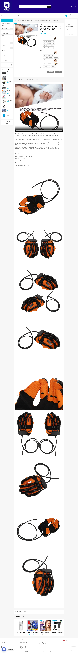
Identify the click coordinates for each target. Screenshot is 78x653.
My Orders (3, 643)
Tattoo (3, 25)
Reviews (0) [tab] (36, 79)
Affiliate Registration (70, 34)
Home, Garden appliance (7, 30)
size (40, 67)
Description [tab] (17, 79)
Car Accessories (5, 40)
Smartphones (4, 28)
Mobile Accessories (6, 57)
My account (3, 641)
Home (15, 20)
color (41, 50)
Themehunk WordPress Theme (47, 651)
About (67, 23)
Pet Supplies (4, 60)
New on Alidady (5, 33)
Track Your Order (4, 644)
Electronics (4, 48)
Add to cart (51, 71)
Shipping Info (68, 27)
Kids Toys (4, 52)
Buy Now (58, 71)
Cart (2, 646)
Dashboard (3, 642)
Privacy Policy (68, 29)
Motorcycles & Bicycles (6, 23)
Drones (3, 45)
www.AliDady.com (32, 651)
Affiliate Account (69, 32)
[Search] (11, 65)
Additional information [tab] (27, 79)
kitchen (3, 55)
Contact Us (68, 24)
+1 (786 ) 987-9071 (72, 16)
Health (3, 50)
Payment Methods (69, 31)
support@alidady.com (43, 639)
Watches (4, 35)
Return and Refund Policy (70, 26)
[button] (36, 26)
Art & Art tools (5, 38)
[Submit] (48, 7)
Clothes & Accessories (6, 43)
